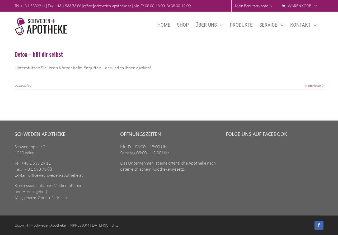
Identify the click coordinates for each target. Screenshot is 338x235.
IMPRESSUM (78, 225)
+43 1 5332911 (32, 5)
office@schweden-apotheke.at (107, 5)
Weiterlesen (312, 86)
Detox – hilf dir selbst (39, 54)
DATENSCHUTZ (105, 225)
